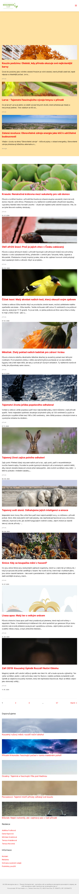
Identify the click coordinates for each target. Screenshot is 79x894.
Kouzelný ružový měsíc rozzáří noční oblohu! (23, 734)
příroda (4, 78)
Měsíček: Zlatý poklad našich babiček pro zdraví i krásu (33, 352)
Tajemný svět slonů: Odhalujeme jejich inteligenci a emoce (35, 510)
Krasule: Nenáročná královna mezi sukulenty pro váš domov (36, 194)
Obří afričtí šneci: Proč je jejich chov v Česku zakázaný (33, 246)
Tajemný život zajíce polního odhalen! (23, 457)
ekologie (4, 148)
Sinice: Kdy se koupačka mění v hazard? (24, 562)
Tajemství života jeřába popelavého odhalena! (28, 404)
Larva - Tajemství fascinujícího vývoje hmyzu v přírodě (33, 99)
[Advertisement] (39, 30)
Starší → (73, 703)
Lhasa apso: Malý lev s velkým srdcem (23, 615)
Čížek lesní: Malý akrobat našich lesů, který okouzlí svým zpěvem (39, 299)
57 (57, 703)
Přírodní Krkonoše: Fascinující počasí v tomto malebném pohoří (31, 755)
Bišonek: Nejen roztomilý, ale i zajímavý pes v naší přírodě (29, 818)
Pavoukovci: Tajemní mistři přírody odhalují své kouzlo (27, 797)
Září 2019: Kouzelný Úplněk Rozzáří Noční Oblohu (30, 668)
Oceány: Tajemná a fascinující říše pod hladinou (24, 776)
